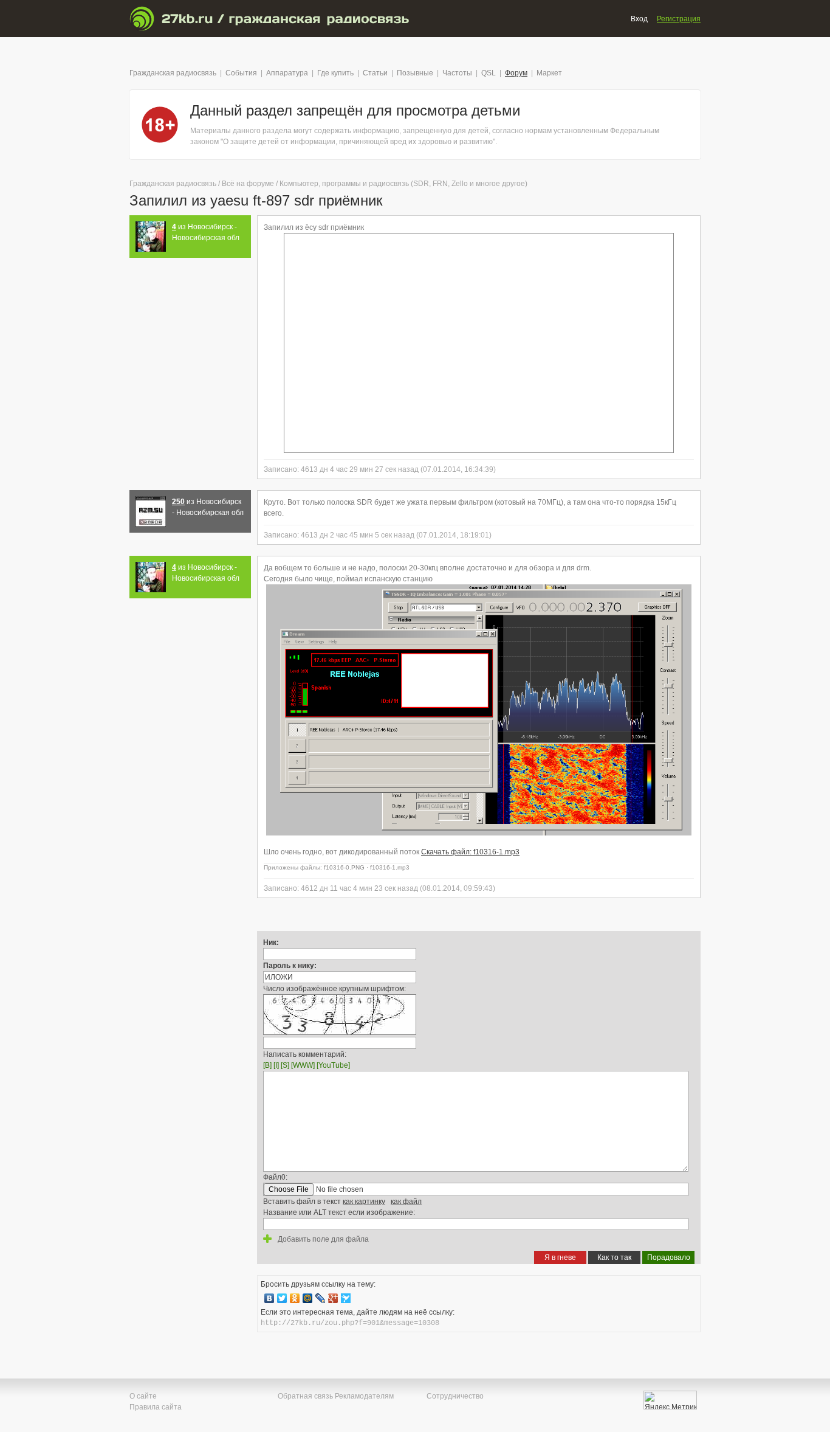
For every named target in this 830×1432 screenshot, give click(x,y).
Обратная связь (305, 1396)
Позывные (415, 73)
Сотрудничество (455, 1396)
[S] (285, 1065)
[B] (267, 1065)
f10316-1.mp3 (390, 867)
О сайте (143, 1396)
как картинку (364, 1201)
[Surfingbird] (346, 1298)
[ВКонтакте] (269, 1298)
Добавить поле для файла (322, 1239)
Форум (516, 73)
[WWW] (303, 1065)
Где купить (335, 73)
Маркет (549, 73)
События (241, 73)
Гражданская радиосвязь (172, 73)
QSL (488, 73)
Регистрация (679, 19)
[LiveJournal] (320, 1298)
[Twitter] (282, 1298)
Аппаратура (287, 73)
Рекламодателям (364, 1396)
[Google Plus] (333, 1298)
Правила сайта (155, 1407)
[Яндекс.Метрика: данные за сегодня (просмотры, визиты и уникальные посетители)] (670, 1400)
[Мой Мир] (307, 1298)
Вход (639, 19)
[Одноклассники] (295, 1298)
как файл (406, 1201)
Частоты (457, 73)
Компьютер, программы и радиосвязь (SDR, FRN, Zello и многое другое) (403, 183)
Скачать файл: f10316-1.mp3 (470, 852)
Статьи (375, 73)
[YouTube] (333, 1065)
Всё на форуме (248, 183)
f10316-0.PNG (344, 867)
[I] (276, 1065)
